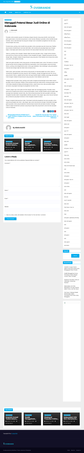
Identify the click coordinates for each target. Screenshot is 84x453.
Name (6, 190)
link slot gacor (67, 30)
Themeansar (28, 450)
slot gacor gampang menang (71, 217)
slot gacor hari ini (68, 103)
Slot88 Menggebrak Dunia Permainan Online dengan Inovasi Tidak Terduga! (71, 275)
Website (6, 206)
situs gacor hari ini (69, 79)
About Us (18, 12)
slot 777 (66, 131)
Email (6, 198)
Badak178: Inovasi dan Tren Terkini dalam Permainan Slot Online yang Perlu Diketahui (44, 116)
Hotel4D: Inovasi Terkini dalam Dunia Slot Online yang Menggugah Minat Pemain (71, 268)
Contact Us (27, 12)
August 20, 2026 (11, 421)
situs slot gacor (68, 27)
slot (65, 51)
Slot (65, 214)
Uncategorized (8, 19)
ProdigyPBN (14, 433)
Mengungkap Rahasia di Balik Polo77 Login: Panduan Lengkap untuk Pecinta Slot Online (19, 116)
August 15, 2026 (50, 421)
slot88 (65, 75)
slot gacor (66, 68)
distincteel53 (14, 30)
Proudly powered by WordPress (10, 450)
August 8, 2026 (69, 421)
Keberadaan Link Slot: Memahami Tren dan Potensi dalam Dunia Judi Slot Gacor (71, 287)
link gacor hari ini (68, 65)
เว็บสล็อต (66, 61)
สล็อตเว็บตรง (67, 34)
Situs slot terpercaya (69, 165)
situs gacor (67, 242)
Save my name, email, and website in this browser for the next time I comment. (26, 214)
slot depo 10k (67, 93)
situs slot (66, 96)
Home (10, 12)
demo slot (66, 124)
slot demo (66, 245)
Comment (7, 163)
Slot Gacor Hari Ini (69, 207)
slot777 (66, 20)
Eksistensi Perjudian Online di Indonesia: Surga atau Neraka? (71, 281)
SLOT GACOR (67, 200)
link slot (66, 196)
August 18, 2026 (30, 421)
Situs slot (66, 155)
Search (66, 251)
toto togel (66, 117)
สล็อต (65, 72)
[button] (79, 12)
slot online (66, 158)
